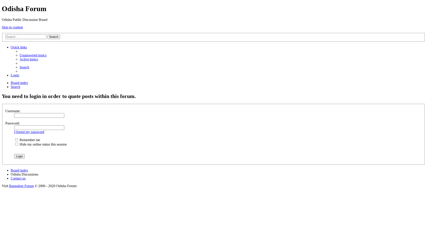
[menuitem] (33, 55)
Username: (12, 111)
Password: (12, 123)
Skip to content (12, 27)
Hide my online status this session (43, 144)
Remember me (29, 140)
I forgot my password (29, 132)
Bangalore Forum (21, 186)
